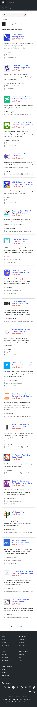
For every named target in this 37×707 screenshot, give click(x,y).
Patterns (22, 645)
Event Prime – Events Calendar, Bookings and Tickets (20, 271)
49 (21, 626)
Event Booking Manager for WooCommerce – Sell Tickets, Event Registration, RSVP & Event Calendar (22, 482)
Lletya (4, 642)
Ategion (21, 642)
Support (4, 654)
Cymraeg (8, 683)
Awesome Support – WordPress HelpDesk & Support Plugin (20, 541)
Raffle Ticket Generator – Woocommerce (20, 601)
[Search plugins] (25, 15)
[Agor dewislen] (34, 2)
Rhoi (21, 657)
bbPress (5, 672)
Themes (21, 639)
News (3, 639)
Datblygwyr (5, 657)
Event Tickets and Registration (18, 36)
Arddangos (22, 636)
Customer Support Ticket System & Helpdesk (21, 212)
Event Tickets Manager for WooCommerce (20, 425)
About (4, 636)
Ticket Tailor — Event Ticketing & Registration (21, 67)
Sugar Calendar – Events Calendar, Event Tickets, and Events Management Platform (22, 395)
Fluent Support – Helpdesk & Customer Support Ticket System (22, 98)
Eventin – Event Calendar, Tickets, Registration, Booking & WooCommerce (21, 331)
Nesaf (25, 626)
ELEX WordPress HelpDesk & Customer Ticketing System (22, 572)
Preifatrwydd (6, 645)
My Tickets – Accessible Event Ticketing (21, 456)
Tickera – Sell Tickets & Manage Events (20, 240)
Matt (4, 669)
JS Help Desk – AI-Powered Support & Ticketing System (22, 183)
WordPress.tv (7, 660)
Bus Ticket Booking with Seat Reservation (20, 302)
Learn (3, 651)
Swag (22, 660)
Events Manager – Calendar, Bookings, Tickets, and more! (22, 124)
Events (21, 654)
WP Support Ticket (19, 512)
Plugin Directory (6, 8)
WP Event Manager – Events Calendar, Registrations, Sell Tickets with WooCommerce (22, 364)
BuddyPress (6, 675)
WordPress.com (7, 666)
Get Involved (23, 651)
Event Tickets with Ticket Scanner (19, 155)
